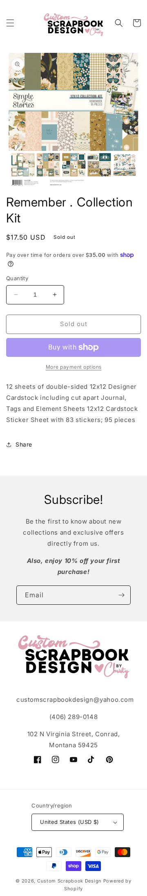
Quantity (17, 278)
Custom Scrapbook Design (69, 881)
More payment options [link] (74, 367)
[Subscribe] (121, 595)
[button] (10, 23)
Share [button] (24, 444)
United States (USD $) (69, 822)
